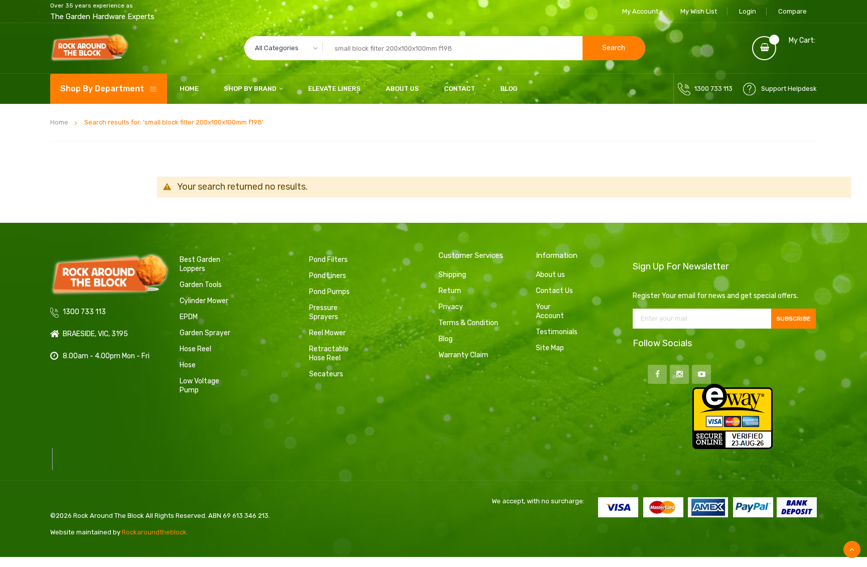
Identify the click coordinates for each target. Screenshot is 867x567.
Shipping (452, 274)
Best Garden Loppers (200, 264)
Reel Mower (327, 333)
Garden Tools (201, 284)
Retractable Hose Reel (329, 353)
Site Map (550, 348)
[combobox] (444, 48)
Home (59, 122)
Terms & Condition (468, 323)
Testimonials (555, 332)
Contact (459, 88)
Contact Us (554, 291)
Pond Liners (327, 275)
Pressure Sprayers (323, 312)
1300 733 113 (713, 88)
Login (747, 11)
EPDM (189, 317)
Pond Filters (328, 259)
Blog (508, 88)
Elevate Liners (334, 88)
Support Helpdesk (789, 88)
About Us (402, 88)
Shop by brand (250, 88)
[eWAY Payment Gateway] (732, 415)
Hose (188, 365)
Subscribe (793, 318)
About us (550, 274)
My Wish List (698, 11)
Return (450, 291)
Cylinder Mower (204, 301)
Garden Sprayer (205, 333)
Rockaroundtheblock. (155, 532)
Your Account (550, 311)
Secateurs (326, 374)
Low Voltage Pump (199, 385)
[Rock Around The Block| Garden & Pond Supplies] (89, 48)
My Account (640, 11)
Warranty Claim (463, 355)
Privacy (451, 307)
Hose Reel (195, 349)
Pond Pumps (329, 292)
